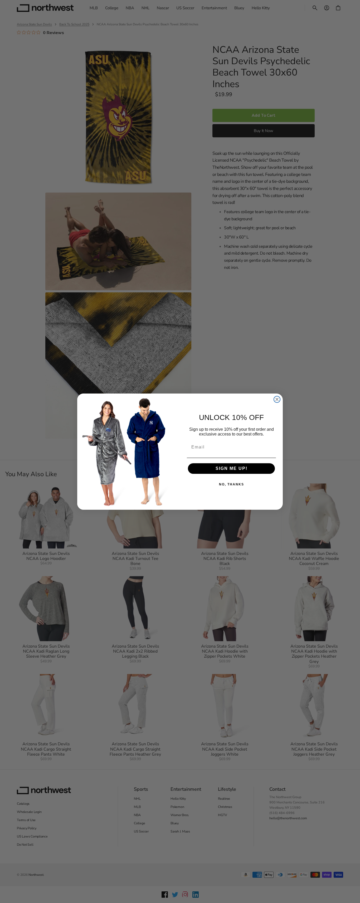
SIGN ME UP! (231, 468)
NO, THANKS (231, 484)
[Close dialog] (277, 399)
